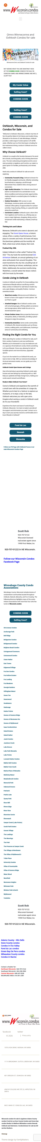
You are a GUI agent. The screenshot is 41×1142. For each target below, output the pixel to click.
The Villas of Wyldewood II (12, 854)
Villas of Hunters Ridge (11, 870)
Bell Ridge (7, 635)
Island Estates (8, 731)
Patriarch (7, 791)
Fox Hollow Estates (10, 675)
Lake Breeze (8, 747)
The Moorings (8, 838)
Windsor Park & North (11, 890)
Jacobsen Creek (9, 743)
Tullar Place (8, 858)
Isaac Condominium (10, 727)
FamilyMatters (23, 1139)
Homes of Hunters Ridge (12, 715)
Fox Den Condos (9, 671)
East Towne (7, 663)
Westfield (7, 878)
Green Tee (7, 695)
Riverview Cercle (9, 814)
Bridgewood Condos (10, 643)
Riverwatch (7, 818)
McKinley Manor (9, 775)
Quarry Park (7, 798)
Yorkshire (7, 898)
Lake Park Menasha (10, 751)
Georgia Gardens (9, 687)
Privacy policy (26, 1035)
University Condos (10, 862)
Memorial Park (8, 783)
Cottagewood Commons (12, 651)
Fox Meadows (8, 683)
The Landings (8, 834)
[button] (20, 19)
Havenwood (7, 699)
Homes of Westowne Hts (12, 719)
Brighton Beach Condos (11, 647)
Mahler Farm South (10, 767)
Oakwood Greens (9, 787)
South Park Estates (10, 826)
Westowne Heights (10, 882)
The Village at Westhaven (12, 850)
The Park (7, 842)
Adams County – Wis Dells (12, 940)
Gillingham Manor (9, 691)
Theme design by (9, 1139)
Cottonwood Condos (10, 655)
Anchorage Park (9, 632)
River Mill (7, 803)
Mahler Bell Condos (10, 763)
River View (7, 810)
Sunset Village (8, 830)
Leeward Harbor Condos (12, 759)
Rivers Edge (8, 806)
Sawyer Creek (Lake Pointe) (13, 822)
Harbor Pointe (8, 711)
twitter (20, 1031)
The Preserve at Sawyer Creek (14, 846)
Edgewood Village (10, 667)
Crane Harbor (8, 659)
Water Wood (8, 874)
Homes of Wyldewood (11, 723)
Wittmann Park (8, 886)
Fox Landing (8, 679)
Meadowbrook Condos (11, 779)
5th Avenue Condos (10, 628)
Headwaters (8, 703)
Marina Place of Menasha (12, 771)
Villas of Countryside (10, 866)
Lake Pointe (8, 755)
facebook (7, 1031)
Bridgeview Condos (10, 640)
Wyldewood (7, 894)
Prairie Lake (8, 795)
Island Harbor (8, 735)
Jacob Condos (8, 739)
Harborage (7, 707)
